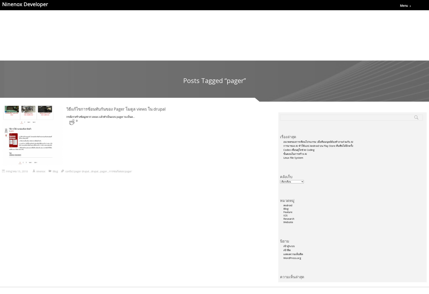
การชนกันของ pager (120, 171)
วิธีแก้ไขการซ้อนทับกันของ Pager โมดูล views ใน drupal (116, 109)
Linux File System (293, 157)
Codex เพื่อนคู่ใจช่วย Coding (299, 149)
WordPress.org (292, 258)
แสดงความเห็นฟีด (293, 254)
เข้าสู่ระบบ (289, 246)
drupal (94, 171)
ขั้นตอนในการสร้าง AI (295, 153)
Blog (286, 208)
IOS (285, 215)
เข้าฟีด (287, 250)
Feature (287, 212)
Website (288, 222)
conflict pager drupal (77, 171)
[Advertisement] (214, 35)
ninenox (40, 171)
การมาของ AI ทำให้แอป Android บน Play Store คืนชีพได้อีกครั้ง (318, 145)
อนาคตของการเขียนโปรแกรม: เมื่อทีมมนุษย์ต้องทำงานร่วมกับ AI (318, 141)
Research (288, 218)
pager (103, 171)
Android (287, 205)
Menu (404, 6)
